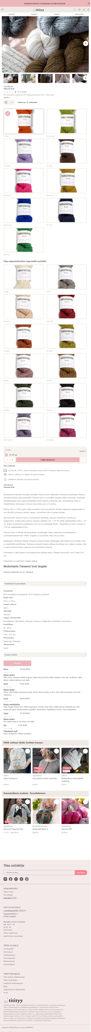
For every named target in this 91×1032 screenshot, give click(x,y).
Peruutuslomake (9, 958)
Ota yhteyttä (8, 895)
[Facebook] (10, 879)
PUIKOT (56, 14)
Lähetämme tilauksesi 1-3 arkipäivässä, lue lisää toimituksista (45, 3)
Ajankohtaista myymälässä (13, 936)
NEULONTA (79, 14)
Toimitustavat (8, 952)
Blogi (5, 986)
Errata (6, 992)
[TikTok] (21, 879)
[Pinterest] (27, 879)
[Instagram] (5, 879)
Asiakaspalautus (9, 955)
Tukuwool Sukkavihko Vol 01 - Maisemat (18, 572)
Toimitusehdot (9, 948)
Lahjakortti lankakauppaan (13, 983)
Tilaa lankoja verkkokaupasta (14, 977)
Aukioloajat (8, 930)
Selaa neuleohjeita (10, 980)
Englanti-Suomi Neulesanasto (14, 989)
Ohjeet (34, 14)
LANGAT (11, 14)
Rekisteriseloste (9, 961)
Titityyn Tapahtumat (10, 933)
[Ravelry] (16, 879)
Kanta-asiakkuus (9, 964)
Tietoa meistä (8, 892)
